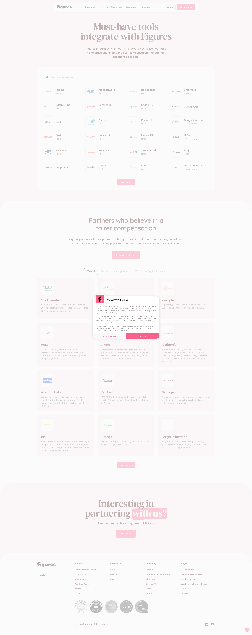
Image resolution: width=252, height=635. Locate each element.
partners (108, 306)
